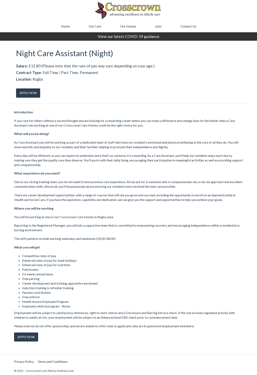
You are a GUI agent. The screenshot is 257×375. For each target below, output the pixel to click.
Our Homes (128, 26)
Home (65, 26)
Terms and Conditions (52, 361)
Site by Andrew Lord (60, 370)
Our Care (95, 26)
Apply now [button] (28, 93)
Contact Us (188, 26)
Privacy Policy (24, 361)
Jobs (158, 26)
